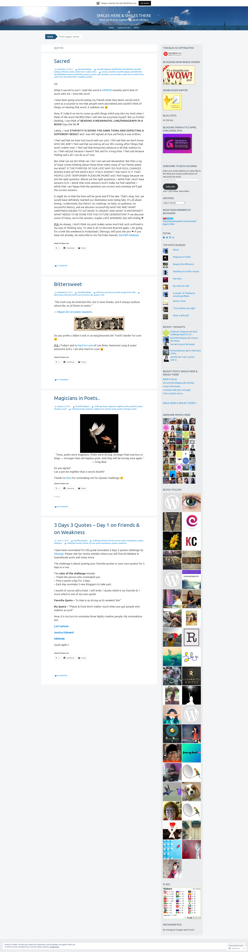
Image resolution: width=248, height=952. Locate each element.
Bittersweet (68, 284)
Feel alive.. (177, 278)
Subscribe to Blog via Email (180, 166)
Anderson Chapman (179, 331)
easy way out (109, 292)
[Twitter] (167, 237)
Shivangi (58, 553)
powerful (133, 406)
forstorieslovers (177, 350)
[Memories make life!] (191, 830)
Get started (145, 3)
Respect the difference (183, 264)
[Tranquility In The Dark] (172, 618)
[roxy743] (191, 598)
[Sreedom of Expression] (191, 656)
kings (105, 406)
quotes (93, 74)
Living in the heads (186, 344)
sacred (113, 74)
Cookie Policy (54, 947)
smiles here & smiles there (86, 72)
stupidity (81, 77)
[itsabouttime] (191, 714)
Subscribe (170, 186)
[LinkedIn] (173, 237)
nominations (132, 541)
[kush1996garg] (172, 868)
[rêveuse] (191, 637)
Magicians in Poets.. (77, 398)
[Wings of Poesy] (172, 849)
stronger (57, 409)
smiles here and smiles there (65, 77)
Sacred (62, 61)
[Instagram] (170, 237)
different (65, 72)
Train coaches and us (173, 393)
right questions (103, 74)
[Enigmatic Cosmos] (191, 695)
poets (126, 406)
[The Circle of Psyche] (172, 579)
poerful (108, 409)
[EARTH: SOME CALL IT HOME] (172, 598)
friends (111, 541)
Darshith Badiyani (85, 69)
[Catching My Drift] (172, 810)
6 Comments (62, 675)
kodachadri (78, 74)
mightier (120, 406)
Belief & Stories (170, 379)
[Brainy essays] (172, 676)
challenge (98, 406)
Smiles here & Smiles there (124, 15)
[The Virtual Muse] (172, 695)
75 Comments (62, 380)
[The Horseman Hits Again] (172, 772)
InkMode (59, 638)
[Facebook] (164, 237)
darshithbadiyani (60, 74)
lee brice (86, 295)
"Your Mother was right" (184, 308)
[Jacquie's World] (191, 791)
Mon (68, 477)
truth (129, 292)
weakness (58, 543)
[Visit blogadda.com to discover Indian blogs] (168, 218)
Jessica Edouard (64, 632)
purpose (86, 74)
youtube (89, 77)
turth (134, 292)
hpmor (70, 74)
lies (91, 295)
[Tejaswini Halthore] (191, 733)
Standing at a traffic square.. (186, 271)
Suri (172, 344)
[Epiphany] (191, 521)
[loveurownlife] (191, 579)
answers (105, 72)
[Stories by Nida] (172, 560)
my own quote (120, 541)
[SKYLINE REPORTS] (191, 772)
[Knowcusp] (191, 541)
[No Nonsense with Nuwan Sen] (172, 753)
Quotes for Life (124, 28)
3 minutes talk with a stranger (177, 390)
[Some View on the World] (191, 502)
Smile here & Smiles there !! (179, 403)
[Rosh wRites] (191, 676)
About (136, 28)
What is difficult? (181, 315)
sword (64, 409)
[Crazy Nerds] (172, 733)
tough (123, 292)
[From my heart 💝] (191, 753)
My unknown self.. (181, 286)
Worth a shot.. (179, 301)
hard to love (77, 295)
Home (111, 28)
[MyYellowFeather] (172, 714)
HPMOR (107, 90)
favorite (104, 541)
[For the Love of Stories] (172, 521)
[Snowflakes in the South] (172, 791)
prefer (118, 292)
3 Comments (62, 266)
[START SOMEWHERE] (191, 618)
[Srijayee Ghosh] (172, 541)
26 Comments (62, 507)
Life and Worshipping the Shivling (178, 383)
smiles (72, 72)
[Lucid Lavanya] (172, 637)
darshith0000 (116, 69)
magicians (112, 406)
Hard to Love (85, 345)
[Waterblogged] (172, 830)
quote (140, 406)
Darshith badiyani (103, 69)
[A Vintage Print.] (191, 560)
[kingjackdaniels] (191, 849)
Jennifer (174, 357)
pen (102, 409)
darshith (112, 72)
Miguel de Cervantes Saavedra (74, 311)
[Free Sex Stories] (172, 502)
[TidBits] (172, 656)
